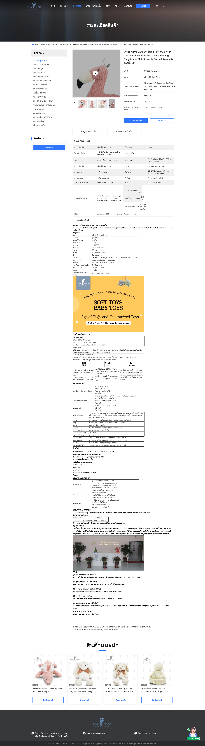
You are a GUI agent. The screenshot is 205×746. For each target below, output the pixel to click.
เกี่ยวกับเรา (64, 6)
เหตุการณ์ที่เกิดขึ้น (93, 6)
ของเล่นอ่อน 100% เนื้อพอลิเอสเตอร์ (87, 630)
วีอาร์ (108, 6)
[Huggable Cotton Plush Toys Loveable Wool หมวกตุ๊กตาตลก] (156, 670)
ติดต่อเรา (128, 6)
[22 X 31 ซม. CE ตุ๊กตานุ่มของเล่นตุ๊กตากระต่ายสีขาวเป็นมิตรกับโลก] (120, 670)
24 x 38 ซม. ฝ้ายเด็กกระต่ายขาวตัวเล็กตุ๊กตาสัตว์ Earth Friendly (83, 690)
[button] (35, 676)
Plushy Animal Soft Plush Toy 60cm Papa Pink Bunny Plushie (47, 690)
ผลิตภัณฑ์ (77, 6)
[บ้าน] (35, 5)
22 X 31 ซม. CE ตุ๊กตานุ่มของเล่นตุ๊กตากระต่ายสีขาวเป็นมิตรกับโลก (119, 690)
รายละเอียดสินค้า (124, 131)
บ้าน (53, 6)
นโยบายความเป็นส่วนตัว (70, 744)
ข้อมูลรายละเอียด (89, 131)
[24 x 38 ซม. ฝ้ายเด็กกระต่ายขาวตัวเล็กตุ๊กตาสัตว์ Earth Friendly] (84, 670)
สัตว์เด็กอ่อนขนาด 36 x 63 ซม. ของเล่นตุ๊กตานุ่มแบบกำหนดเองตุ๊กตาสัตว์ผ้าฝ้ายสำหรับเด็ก (114, 627)
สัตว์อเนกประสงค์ (111, 630)
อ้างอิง (143, 6)
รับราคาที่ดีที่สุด (135, 120)
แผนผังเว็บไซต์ (53, 744)
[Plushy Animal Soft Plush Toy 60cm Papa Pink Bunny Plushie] (48, 670)
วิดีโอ (117, 6)
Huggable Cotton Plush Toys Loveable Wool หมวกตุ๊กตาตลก (154, 690)
